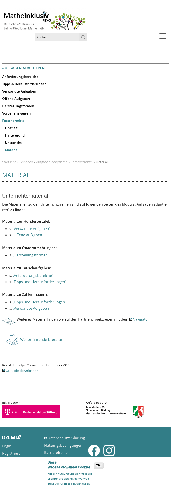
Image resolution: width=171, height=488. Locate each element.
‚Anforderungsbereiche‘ (33, 275)
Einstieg (11, 128)
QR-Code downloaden (22, 371)
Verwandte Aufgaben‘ (32, 228)
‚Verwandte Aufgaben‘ (31, 308)
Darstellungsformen (18, 106)
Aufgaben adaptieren (52, 162)
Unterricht (13, 142)
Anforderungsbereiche (20, 76)
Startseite (9, 162)
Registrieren (12, 453)
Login (6, 446)
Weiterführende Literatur (41, 341)
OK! (99, 465)
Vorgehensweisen (16, 113)
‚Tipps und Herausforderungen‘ (39, 281)
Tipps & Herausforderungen (24, 84)
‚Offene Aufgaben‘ (28, 234)
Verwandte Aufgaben (19, 91)
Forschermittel (14, 120)
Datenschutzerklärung (66, 438)
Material (11, 150)
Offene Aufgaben (16, 98)
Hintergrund (15, 135)
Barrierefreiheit (57, 452)
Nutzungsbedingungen (63, 445)
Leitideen (26, 162)
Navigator (141, 319)
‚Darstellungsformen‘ (30, 255)
